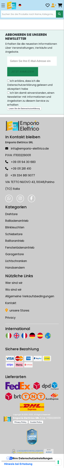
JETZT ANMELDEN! (22, 72)
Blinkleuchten (14, 227)
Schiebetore (13, 234)
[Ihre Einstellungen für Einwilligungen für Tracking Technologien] (58, 462)
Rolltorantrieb (14, 241)
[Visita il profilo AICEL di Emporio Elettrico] (32, 451)
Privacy (10, 318)
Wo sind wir (13, 290)
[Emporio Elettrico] (11, 5)
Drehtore (11, 214)
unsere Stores (19, 310)
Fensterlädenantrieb (19, 248)
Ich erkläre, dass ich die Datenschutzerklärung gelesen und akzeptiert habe (30, 85)
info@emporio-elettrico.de (30, 149)
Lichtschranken (16, 261)
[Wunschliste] (48, 6)
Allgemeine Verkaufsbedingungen (29, 296)
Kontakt (10, 303)
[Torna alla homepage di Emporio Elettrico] (7, 419)
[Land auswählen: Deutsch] (19, 5)
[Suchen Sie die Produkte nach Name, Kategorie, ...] (59, 14)
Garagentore (14, 254)
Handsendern (15, 268)
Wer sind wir (13, 283)
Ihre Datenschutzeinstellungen (33, 458)
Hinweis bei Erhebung (18, 464)
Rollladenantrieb (16, 221)
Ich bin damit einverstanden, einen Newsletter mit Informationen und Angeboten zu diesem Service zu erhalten (30, 99)
